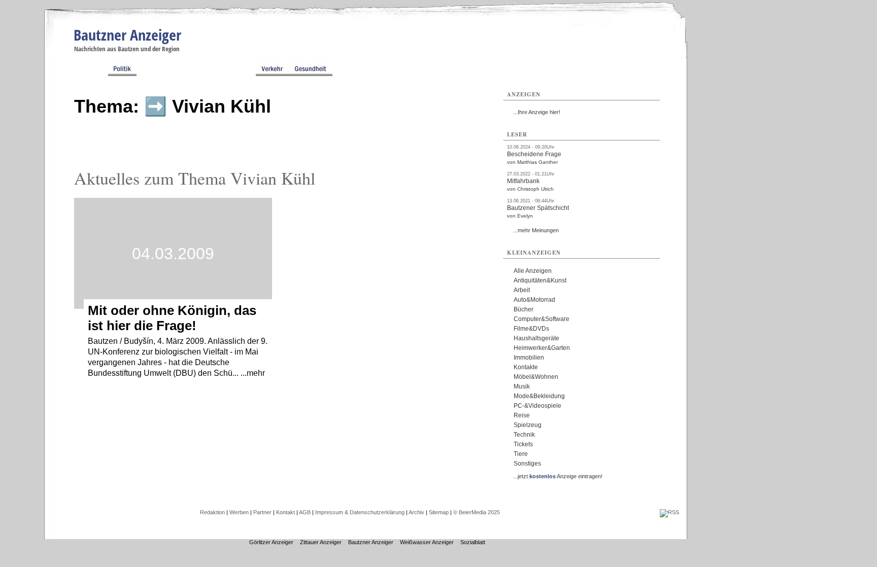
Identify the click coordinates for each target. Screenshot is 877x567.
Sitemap (439, 512)
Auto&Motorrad (534, 299)
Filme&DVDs (531, 328)
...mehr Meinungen (536, 230)
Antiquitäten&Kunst (540, 280)
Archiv (416, 512)
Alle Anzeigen (533, 270)
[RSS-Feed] (669, 512)
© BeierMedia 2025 (476, 512)
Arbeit (522, 290)
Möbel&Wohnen (536, 376)
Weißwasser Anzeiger (427, 542)
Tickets (523, 444)
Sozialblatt (472, 542)
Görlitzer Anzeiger (271, 542)
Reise (522, 415)
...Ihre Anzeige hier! (536, 112)
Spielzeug (528, 425)
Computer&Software (541, 319)
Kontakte (526, 367)
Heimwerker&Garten (542, 347)
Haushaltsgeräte (536, 338)
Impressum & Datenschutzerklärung (359, 512)
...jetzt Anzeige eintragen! (557, 476)
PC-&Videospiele (537, 405)
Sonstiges (527, 463)
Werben (239, 512)
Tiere (521, 453)
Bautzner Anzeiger (127, 34)
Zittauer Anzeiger (321, 542)
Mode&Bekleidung (539, 396)
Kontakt (285, 512)
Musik (522, 386)
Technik (524, 434)
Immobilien (529, 357)
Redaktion (212, 512)
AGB (305, 512)
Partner (262, 512)
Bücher (523, 309)
